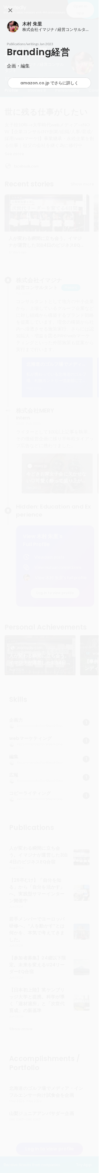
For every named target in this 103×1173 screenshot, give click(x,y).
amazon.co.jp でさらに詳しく (49, 83)
